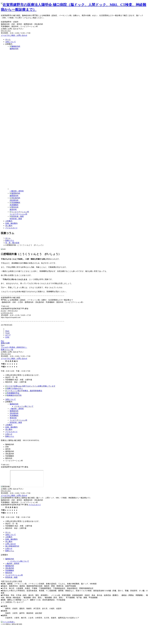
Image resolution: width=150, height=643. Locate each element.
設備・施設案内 (11, 223)
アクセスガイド (11, 228)
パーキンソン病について (23, 406)
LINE (7, 337)
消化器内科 (14, 413)
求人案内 (8, 226)
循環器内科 (14, 411)
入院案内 (8, 221)
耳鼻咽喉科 (14, 415)
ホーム (8, 39)
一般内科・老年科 (17, 409)
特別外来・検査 (16, 422)
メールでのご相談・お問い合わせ (14, 35)
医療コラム (9, 436)
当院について (10, 42)
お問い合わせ (10, 544)
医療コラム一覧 (7, 350)
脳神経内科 (14, 404)
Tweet (7, 333)
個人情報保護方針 (12, 546)
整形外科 (13, 418)
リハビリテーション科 (18, 420)
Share (7, 331)
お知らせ (8, 434)
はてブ (8, 335)
